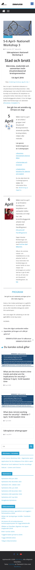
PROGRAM (17, 291)
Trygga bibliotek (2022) (8, 538)
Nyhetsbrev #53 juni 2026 (9, 478)
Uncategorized (8, 36)
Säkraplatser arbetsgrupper (15, 430)
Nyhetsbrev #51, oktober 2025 (10, 485)
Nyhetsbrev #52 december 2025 (11, 482)
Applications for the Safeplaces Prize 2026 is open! (17, 461)
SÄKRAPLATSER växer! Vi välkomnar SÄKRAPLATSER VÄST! (18, 340)
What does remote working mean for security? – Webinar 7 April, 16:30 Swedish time (16, 414)
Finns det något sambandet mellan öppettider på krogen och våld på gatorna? (16, 331)
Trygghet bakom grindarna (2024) (11, 535)
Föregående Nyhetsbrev (8, 500)
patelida (19, 49)
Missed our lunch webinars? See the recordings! (16, 464)
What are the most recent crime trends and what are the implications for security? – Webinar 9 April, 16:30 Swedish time (17, 376)
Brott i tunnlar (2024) (7, 531)
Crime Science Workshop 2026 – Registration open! (17, 458)
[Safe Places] (3, 11)
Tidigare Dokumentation (9, 541)
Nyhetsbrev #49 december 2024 (11, 491)
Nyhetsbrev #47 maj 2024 (9, 497)
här (17, 282)
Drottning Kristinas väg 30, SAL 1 (19, 82)
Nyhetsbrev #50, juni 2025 (9, 488)
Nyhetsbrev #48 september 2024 (11, 494)
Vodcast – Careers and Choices (11, 467)
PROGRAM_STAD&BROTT (11, 103)
